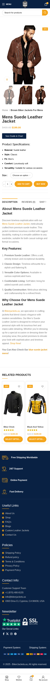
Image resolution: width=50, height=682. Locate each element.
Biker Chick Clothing (9, 428)
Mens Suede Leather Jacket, (16, 224)
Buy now (41, 184)
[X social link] (7, 634)
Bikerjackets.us (12, 311)
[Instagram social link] (11, 634)
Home (5, 110)
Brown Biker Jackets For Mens (27, 110)
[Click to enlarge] (7, 79)
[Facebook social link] (3, 634)
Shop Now (15, 343)
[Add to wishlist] (19, 386)
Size (4, 175)
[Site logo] (25, 4)
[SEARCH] (45, 13)
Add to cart (23, 184)
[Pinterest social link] (15, 634)
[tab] (10, 201)
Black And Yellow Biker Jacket (35, 428)
